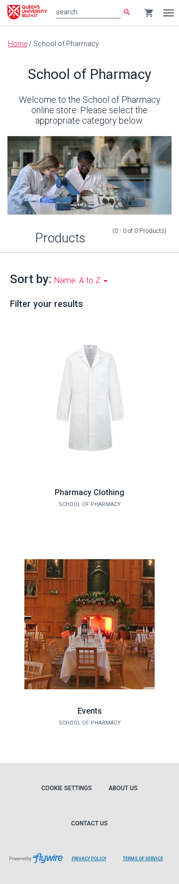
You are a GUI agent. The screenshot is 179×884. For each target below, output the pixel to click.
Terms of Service (143, 858)
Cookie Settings (66, 788)
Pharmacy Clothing (89, 492)
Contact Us (89, 823)
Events (90, 711)
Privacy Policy (89, 858)
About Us (123, 788)
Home (17, 44)
